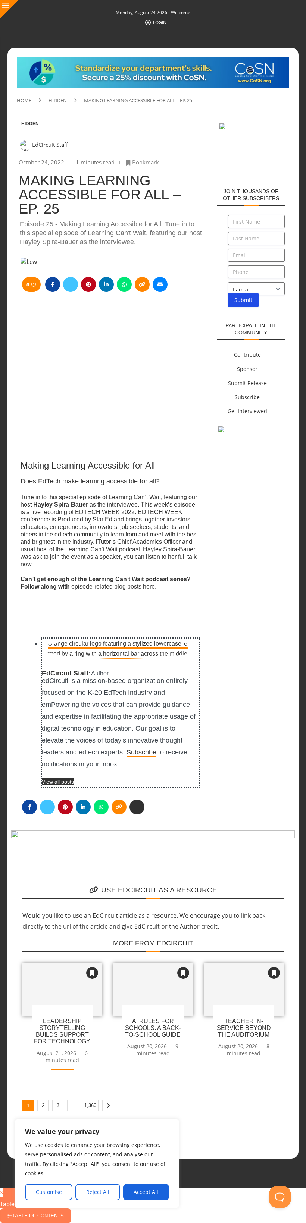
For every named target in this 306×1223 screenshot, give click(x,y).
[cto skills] (252, 127)
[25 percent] (153, 61)
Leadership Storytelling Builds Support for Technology (62, 1031)
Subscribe (141, 752)
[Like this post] (33, 284)
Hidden (58, 100)
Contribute (247, 354)
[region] (97, 1163)
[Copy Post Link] (142, 284)
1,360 (90, 1105)
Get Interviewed (247, 411)
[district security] (153, 834)
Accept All (146, 1191)
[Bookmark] (92, 973)
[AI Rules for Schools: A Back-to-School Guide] (153, 989)
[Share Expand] (136, 807)
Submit (243, 299)
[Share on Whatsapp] (124, 284)
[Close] (9, 9)
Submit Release (247, 383)
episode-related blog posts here (113, 586)
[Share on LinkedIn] (106, 284)
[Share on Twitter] (70, 284)
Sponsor (247, 368)
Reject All (97, 1191)
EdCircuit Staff (50, 144)
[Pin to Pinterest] (88, 284)
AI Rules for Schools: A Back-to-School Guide (153, 1028)
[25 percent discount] (251, 430)
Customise (49, 1191)
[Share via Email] (160, 284)
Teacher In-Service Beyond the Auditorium (244, 1028)
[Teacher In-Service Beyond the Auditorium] (244, 989)
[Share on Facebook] (52, 284)
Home (24, 100)
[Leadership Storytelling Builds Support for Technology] (62, 989)
